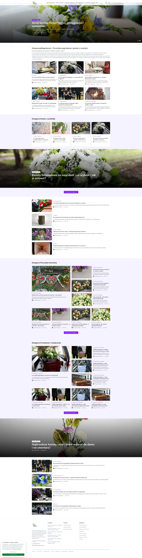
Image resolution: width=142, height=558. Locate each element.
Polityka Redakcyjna (64, 551)
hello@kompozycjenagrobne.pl (38, 545)
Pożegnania (87, 2)
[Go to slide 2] (138, 40)
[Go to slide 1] (137, 40)
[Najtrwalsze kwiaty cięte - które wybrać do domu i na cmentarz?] (71, 437)
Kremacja (34, 75)
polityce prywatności (17, 549)
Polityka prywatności (46, 551)
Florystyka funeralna (80, 2)
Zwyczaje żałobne (62, 75)
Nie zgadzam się (13, 551)
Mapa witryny (71, 551)
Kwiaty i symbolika (59, 2)
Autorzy (65, 522)
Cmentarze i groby (94, 2)
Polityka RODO (57, 551)
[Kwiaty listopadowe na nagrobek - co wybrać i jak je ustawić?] (71, 168)
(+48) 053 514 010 (36, 543)
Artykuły (50, 522)
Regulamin (33, 551)
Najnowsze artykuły (51, 2)
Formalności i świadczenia (69, 2)
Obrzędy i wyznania (83, 537)
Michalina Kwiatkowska (36, 181)
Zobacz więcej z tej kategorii (70, 192)
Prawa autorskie (39, 551)
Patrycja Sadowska (67, 525)
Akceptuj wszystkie (13, 554)
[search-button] (106, 2)
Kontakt (52, 551)
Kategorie (81, 522)
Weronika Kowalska (35, 32)
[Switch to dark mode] (109, 3)
